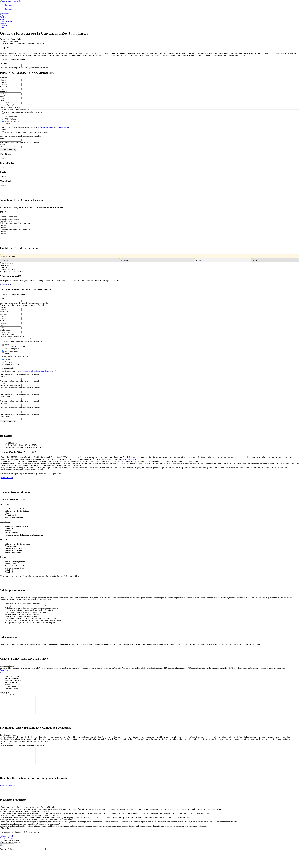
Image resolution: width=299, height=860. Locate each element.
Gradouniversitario (22, 849)
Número (3, 87)
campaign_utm (5, 403)
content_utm (4, 416)
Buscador (8, 5)
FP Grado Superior (12, 349)
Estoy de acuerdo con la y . (30, 371)
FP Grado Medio (11, 117)
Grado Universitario (12, 121)
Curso (7, 114)
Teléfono (3, 91)
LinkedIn (3, 63)
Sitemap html (5, 853)
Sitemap (3, 857)
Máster (7, 124)
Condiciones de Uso (37, 849)
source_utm (4, 390)
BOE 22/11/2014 (129, 459)
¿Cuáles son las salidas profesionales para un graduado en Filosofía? (25, 811)
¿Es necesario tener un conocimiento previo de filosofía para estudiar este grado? (29, 815)
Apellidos (4, 82)
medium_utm (5, 396)
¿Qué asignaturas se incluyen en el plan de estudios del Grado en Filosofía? (27, 807)
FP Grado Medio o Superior (15, 346)
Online (7, 360)
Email (2, 96)
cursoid (2, 138)
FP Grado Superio (11, 119)
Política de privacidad (54, 849)
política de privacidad (46, 127)
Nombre (3, 78)
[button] (149, 807)
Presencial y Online (12, 364)
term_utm (3, 410)
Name (2, 298)
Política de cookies (71, 849)
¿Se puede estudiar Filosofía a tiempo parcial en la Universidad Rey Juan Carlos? (30, 824)
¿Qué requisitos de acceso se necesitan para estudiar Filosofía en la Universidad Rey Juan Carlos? (36, 820)
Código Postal (5, 100)
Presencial (8, 362)
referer (2, 145)
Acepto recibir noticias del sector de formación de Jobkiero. (26, 132)
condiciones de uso (62, 127)
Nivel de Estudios (7, 105)
